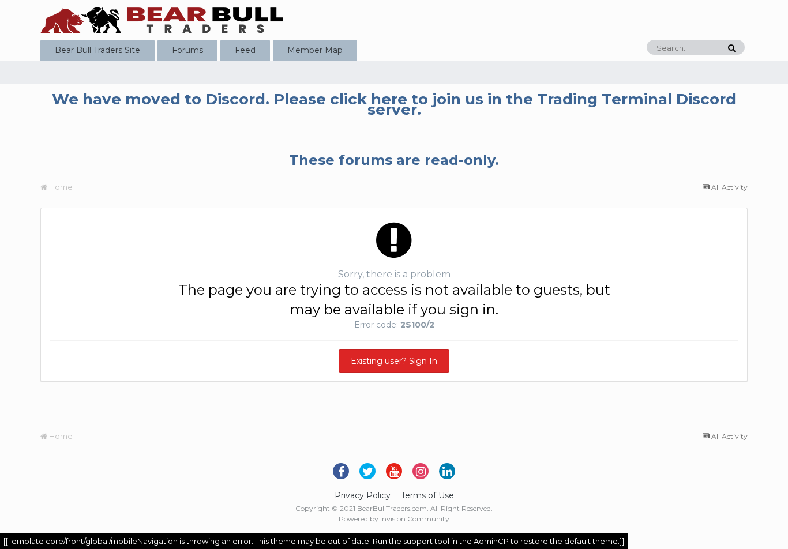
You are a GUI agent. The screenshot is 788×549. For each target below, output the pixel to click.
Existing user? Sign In (394, 361)
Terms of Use (427, 495)
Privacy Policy (363, 495)
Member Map (315, 50)
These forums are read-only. (394, 160)
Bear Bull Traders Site (97, 50)
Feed (245, 50)
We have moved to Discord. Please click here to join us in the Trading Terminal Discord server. (394, 104)
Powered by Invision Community (394, 518)
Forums (187, 50)
